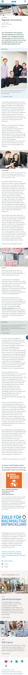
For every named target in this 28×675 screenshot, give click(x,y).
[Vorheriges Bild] (1, 257)
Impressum (15, 673)
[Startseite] (13, 2)
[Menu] (2, 1)
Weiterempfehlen (8, 561)
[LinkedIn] (22, 661)
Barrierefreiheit (13, 671)
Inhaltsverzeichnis (5, 671)
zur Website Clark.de (7, 96)
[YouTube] (6, 661)
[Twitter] (11, 661)
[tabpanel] (14, 262)
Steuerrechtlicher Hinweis (7, 673)
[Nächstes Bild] (26, 257)
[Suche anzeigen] (25, 1)
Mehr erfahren (6, 333)
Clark (3, 105)
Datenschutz (19, 671)
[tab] (14, 257)
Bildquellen (20, 673)
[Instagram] (6, 666)
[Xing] (17, 661)
